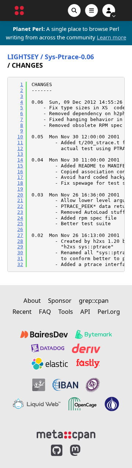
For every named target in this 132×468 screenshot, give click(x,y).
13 (20, 154)
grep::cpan (94, 300)
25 (20, 223)
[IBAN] (65, 385)
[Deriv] (86, 348)
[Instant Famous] (92, 385)
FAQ (45, 311)
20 (20, 195)
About (32, 300)
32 (20, 264)
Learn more (111, 37)
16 (20, 171)
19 (20, 189)
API (85, 311)
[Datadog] (47, 348)
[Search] (74, 10)
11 (20, 142)
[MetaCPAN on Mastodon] (82, 450)
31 (20, 258)
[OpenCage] (82, 404)
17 (20, 177)
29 (20, 246)
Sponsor (60, 300)
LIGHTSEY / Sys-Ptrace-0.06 (50, 57)
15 (20, 166)
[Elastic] (49, 363)
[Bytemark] (93, 334)
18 (20, 183)
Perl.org (109, 311)
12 (20, 148)
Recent (22, 311)
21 (20, 200)
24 (20, 218)
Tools (65, 311)
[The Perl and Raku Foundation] (111, 404)
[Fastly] (88, 363)
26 (20, 229)
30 (20, 252)
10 (20, 136)
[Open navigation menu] (91, 10)
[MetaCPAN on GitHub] (56, 450)
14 (20, 160)
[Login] (108, 10)
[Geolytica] (38, 385)
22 (20, 206)
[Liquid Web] (36, 404)
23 (20, 212)
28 (20, 241)
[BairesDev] (44, 334)
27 (20, 235)
